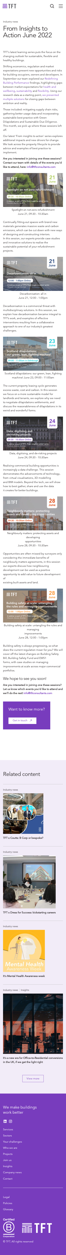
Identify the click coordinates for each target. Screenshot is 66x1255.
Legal (6, 1197)
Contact (7, 1178)
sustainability (24, 91)
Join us (7, 1160)
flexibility (43, 91)
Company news (12, 1172)
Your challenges (12, 1141)
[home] (9, 6)
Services (8, 1129)
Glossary (8, 1209)
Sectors (7, 1135)
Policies (7, 1203)
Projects (8, 1154)
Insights (7, 1166)
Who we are (10, 1148)
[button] (60, 6)
